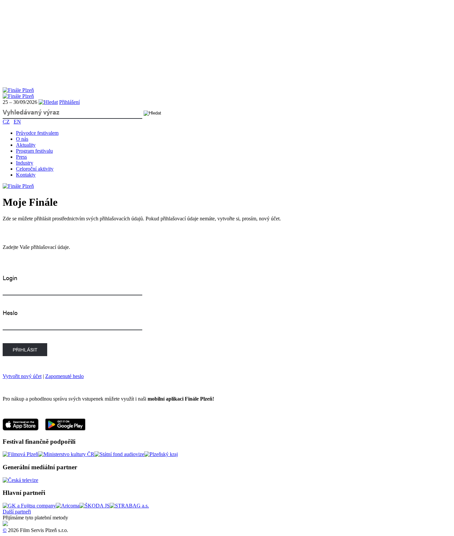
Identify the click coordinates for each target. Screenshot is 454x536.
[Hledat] (48, 102)
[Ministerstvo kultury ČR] (66, 454)
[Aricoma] (67, 505)
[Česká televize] (20, 480)
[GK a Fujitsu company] (29, 505)
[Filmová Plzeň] (20, 454)
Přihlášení (69, 102)
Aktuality (26, 145)
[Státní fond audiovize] (119, 454)
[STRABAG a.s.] (129, 505)
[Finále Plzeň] (18, 90)
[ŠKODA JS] (94, 505)
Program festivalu (34, 151)
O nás (22, 139)
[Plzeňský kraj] (161, 454)
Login (10, 277)
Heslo (10, 312)
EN (17, 121)
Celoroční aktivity (35, 169)
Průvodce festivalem (37, 133)
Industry (24, 163)
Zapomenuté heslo (64, 376)
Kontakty (26, 175)
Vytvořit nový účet (22, 376)
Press (21, 157)
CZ (6, 121)
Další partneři (17, 511)
